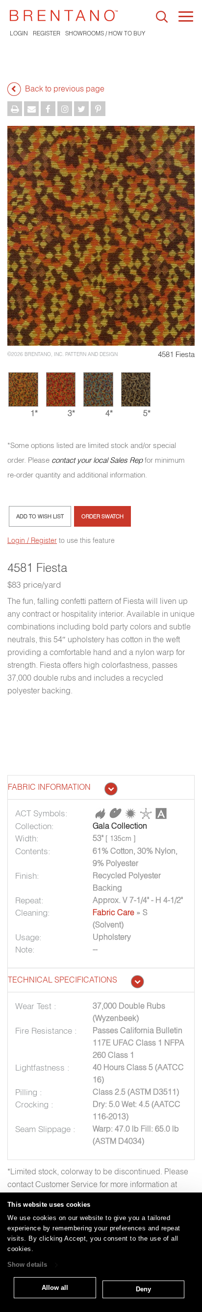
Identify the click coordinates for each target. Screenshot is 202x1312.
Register (46, 33)
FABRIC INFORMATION (49, 787)
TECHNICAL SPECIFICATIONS (62, 979)
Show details (27, 1265)
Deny (143, 1289)
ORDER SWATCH (102, 516)
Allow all (55, 1287)
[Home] (64, 15)
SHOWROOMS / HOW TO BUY (105, 33)
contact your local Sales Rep (97, 460)
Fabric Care (113, 912)
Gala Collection (120, 826)
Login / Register (32, 540)
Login (19, 33)
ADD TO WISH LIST (40, 516)
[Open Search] (162, 17)
